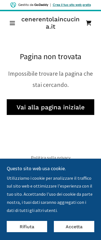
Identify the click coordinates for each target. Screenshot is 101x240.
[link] (50, 23)
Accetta (74, 226)
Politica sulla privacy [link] (50, 157)
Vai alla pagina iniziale (51, 107)
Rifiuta (27, 226)
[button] (13, 23)
